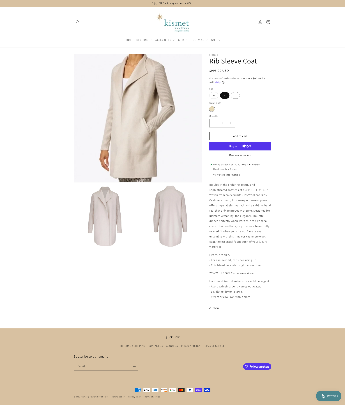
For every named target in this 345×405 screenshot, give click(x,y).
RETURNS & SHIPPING (132, 345)
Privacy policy (134, 396)
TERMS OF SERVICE (214, 345)
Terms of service (152, 396)
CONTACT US (155, 345)
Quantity (213, 116)
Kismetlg (85, 396)
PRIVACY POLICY (190, 345)
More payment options (240, 155)
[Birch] (211, 108)
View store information (226, 174)
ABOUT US (172, 345)
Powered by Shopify (99, 396)
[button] (78, 22)
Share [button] (216, 308)
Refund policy (118, 396)
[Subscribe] (134, 366)
